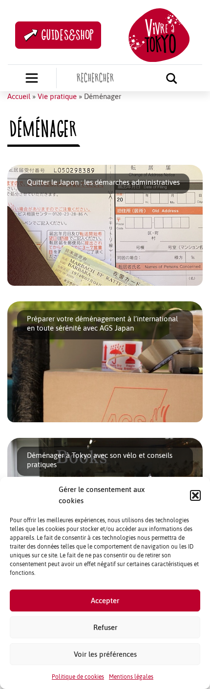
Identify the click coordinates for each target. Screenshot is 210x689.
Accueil (18, 96)
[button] (195, 495)
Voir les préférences (105, 654)
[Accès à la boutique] (32, 78)
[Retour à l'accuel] (158, 33)
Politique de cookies (78, 676)
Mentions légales (131, 676)
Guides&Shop (68, 35)
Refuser (105, 627)
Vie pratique (57, 96)
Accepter (105, 600)
